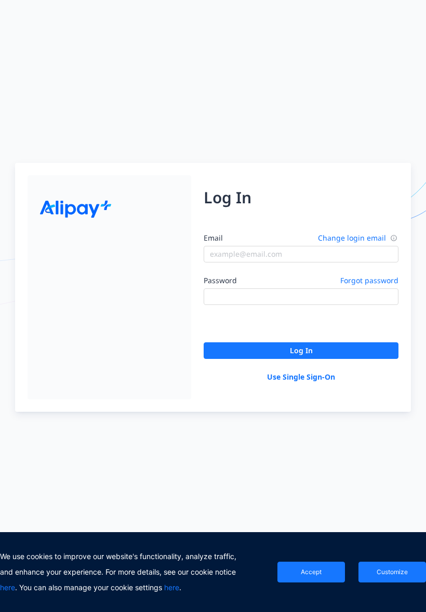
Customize (392, 572)
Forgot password (369, 280)
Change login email (352, 238)
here (7, 587)
